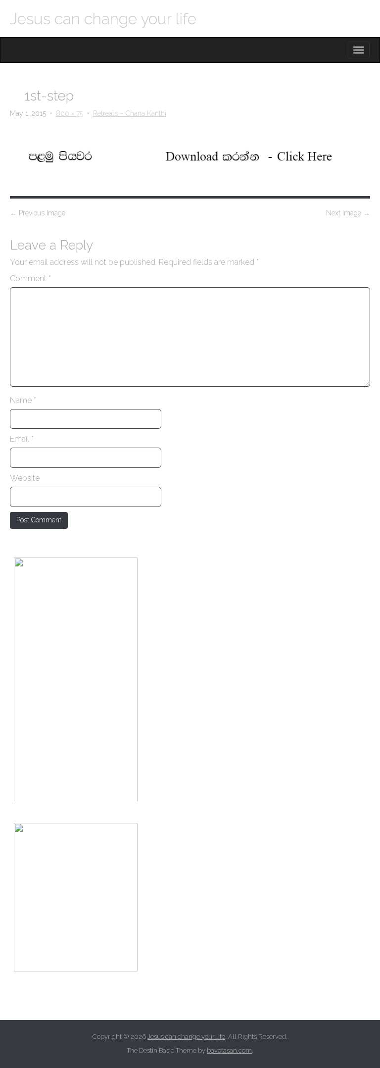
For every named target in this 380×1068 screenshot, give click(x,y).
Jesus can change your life (103, 18)
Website (25, 478)
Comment (30, 278)
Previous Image (37, 213)
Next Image (348, 213)
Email (22, 439)
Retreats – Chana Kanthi (129, 113)
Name (23, 400)
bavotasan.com (229, 1050)
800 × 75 (69, 113)
